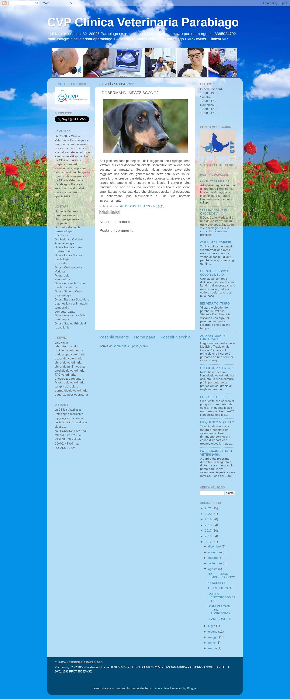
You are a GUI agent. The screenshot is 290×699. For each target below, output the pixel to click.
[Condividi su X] (109, 212)
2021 (209, 508)
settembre (215, 563)
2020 (209, 513)
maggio (213, 637)
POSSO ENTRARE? (213, 397)
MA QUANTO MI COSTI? (217, 422)
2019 (209, 519)
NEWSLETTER (217, 582)
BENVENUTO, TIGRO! (215, 303)
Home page (145, 337)
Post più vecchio (175, 337)
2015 (209, 541)
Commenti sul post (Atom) (130, 346)
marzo (213, 648)
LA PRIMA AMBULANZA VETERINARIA (216, 453)
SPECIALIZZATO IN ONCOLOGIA (213, 212)
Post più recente (114, 337)
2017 (209, 530)
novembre (215, 552)
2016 (209, 536)
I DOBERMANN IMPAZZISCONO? (221, 575)
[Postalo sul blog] (105, 212)
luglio (212, 625)
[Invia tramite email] (101, 212)
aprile (212, 642)
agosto (213, 569)
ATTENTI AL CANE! (220, 588)
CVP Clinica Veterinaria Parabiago (143, 22)
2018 (209, 525)
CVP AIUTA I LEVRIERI (215, 242)
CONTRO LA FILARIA (214, 181)
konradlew (162, 688)
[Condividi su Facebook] (113, 212)
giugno (213, 631)
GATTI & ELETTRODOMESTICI (221, 597)
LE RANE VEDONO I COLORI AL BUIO (214, 273)
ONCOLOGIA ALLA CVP (216, 368)
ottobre (213, 557)
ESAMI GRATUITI (219, 618)
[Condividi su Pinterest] (117, 212)
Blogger (192, 688)
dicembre (215, 546)
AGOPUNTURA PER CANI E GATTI (214, 337)
